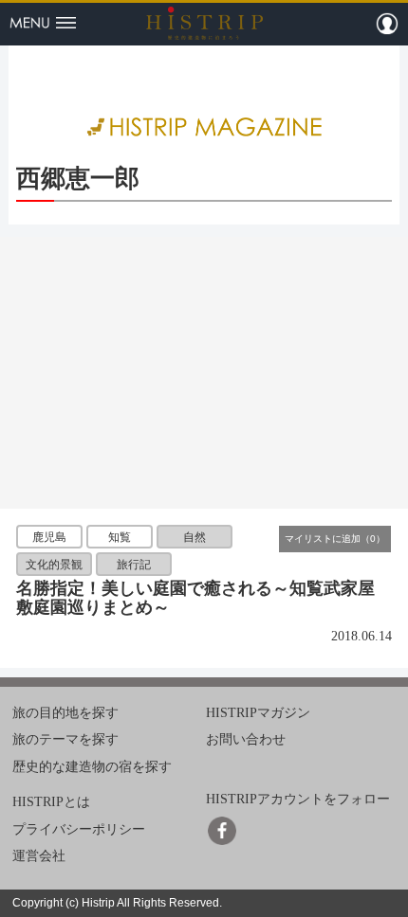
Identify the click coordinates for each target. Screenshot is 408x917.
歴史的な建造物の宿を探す (92, 767)
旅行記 (134, 564)
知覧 (119, 537)
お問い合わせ (246, 739)
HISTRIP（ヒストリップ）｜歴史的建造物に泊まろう (204, 22)
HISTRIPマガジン (258, 713)
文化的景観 (54, 564)
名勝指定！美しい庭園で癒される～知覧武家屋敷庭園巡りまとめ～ (195, 598)
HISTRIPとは (51, 802)
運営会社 (38, 856)
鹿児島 (49, 537)
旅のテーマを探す (65, 739)
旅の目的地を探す (65, 713)
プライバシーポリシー (78, 828)
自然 (194, 537)
